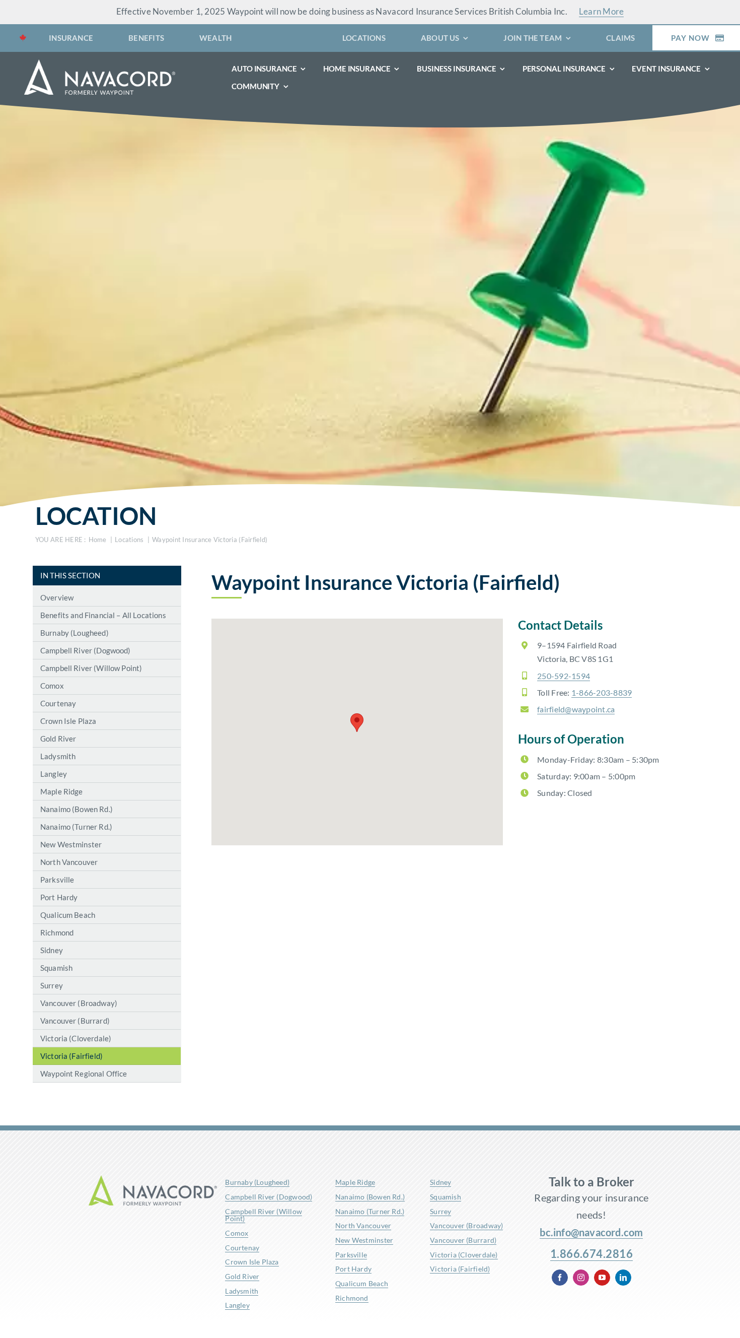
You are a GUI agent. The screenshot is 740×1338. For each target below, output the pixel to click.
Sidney (440, 1182)
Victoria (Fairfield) (460, 1268)
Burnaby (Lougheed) (257, 1182)
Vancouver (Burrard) (463, 1240)
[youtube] (602, 1277)
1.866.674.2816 (591, 1253)
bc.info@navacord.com (591, 1232)
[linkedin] (623, 1277)
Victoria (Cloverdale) (463, 1254)
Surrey (440, 1211)
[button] (356, 722)
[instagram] (581, 1277)
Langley (237, 1305)
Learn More (601, 11)
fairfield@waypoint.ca (576, 709)
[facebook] (560, 1277)
